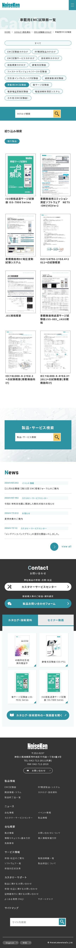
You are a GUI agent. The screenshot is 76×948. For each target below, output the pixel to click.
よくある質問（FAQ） (14, 899)
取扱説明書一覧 (46, 858)
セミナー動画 (56, 620)
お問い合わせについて (49, 832)
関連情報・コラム (13, 792)
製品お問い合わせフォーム (39, 603)
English (10, 942)
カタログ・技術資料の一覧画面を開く (39, 715)
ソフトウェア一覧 (13, 863)
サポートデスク (45, 899)
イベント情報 (44, 812)
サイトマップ (12, 908)
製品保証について (47, 863)
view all (66, 546)
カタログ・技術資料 (20, 620)
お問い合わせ (39, 770)
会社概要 (10, 826)
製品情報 (42, 817)
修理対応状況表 (13, 868)
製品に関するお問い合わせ (18, 883)
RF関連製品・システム (49, 787)
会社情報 (9, 812)
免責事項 (9, 843)
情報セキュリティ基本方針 (17, 838)
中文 (25, 942)
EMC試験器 (10, 787)
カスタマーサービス (19, 817)
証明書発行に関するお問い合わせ (22, 893)
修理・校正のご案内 (14, 858)
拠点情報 (9, 832)
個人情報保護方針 (47, 838)
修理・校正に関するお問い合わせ (21, 888)
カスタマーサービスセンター (39, 587)
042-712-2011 (37, 760)
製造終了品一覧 (13, 797)
